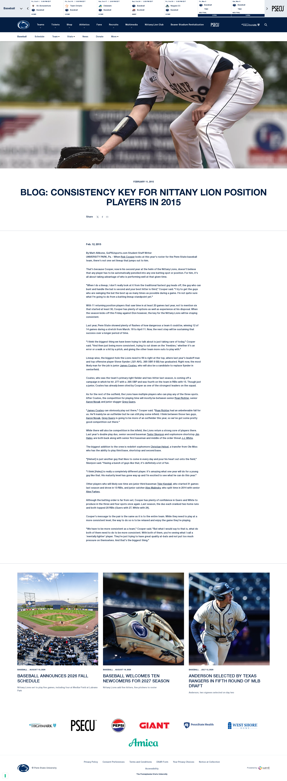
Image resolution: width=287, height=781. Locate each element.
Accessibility (151, 769)
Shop (69, 25)
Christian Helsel (160, 447)
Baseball (22, 670)
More (114, 37)
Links (214, 15)
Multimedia (131, 25)
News (85, 37)
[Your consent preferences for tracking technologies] (5, 776)
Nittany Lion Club (154, 25)
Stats (70, 37)
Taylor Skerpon (155, 435)
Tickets (55, 25)
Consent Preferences (114, 762)
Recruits (113, 25)
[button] (27, 8)
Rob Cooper (128, 257)
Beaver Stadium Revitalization (187, 25)
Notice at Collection (209, 762)
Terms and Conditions (140, 762)
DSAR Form (162, 762)
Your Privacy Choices (183, 762)
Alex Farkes (93, 492)
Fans (99, 25)
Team (55, 37)
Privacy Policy (91, 762)
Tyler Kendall (164, 484)
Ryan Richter (182, 398)
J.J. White (187, 438)
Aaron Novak (93, 402)
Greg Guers (128, 402)
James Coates (128, 366)
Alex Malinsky (153, 488)
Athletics (84, 25)
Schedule (39, 37)
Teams (40, 25)
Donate (99, 37)
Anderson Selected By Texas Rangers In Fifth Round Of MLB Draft (224, 681)
